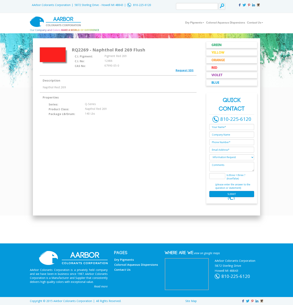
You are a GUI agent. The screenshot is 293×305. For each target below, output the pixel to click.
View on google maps (207, 253)
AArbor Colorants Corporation (51, 5)
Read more (101, 286)
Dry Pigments (193, 22)
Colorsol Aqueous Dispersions (225, 22)
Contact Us (254, 22)
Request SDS (185, 70)
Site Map (191, 301)
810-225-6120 (142, 5)
